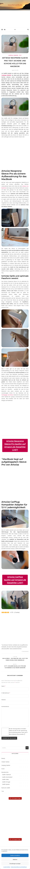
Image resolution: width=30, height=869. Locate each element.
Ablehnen (15, 859)
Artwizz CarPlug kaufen (13, 578)
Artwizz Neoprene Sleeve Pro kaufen (14, 442)
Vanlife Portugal (6, 782)
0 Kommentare (25, 651)
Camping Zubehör (13, 55)
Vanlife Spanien (6, 784)
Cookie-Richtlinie (6, 867)
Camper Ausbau (5, 761)
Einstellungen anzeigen (15, 863)
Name (3, 686)
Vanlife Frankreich (6, 774)
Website (3, 699)
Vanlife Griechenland (7, 777)
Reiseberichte (4, 772)
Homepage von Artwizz (7, 395)
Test (20, 55)
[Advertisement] (15, 19)
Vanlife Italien (5, 779)
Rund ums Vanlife (5, 787)
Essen (3, 768)
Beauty (3, 758)
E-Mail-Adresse (5, 693)
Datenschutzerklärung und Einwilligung (19, 867)
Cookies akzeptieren (15, 855)
